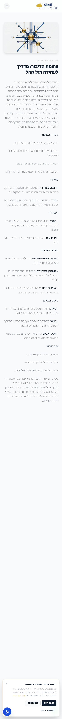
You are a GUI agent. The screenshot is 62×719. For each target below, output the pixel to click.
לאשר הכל (49, 703)
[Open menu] (7, 6)
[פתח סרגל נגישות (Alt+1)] (7, 711)
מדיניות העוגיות (19, 696)
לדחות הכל (33, 703)
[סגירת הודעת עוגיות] (7, 683)
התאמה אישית (47, 710)
